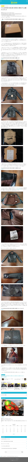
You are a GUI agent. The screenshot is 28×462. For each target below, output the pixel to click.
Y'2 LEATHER (4, 456)
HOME (1, 456)
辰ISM (14, 2)
